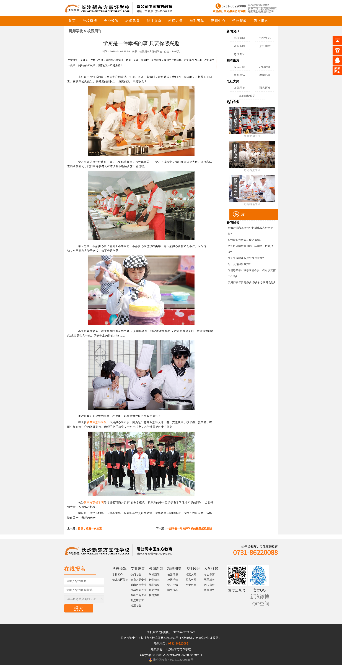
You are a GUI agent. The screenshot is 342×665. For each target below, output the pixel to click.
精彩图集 (197, 21)
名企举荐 (209, 574)
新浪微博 (259, 596)
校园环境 (239, 66)
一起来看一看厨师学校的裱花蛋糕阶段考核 (192, 528)
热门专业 (136, 574)
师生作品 (172, 589)
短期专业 (136, 605)
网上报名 (261, 21)
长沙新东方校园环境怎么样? (244, 239)
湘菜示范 (239, 87)
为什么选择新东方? (239, 264)
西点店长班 (137, 600)
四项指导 (209, 584)
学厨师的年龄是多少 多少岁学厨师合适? (251, 282)
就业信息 (154, 584)
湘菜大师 (191, 574)
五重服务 (209, 579)
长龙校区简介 (120, 579)
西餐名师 (191, 584)
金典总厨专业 (139, 589)
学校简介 (117, 574)
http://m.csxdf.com (184, 632)
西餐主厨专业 (139, 595)
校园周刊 (94, 31)
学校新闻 (239, 21)
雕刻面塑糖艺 (247, 95)
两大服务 (209, 589)
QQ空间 (260, 603)
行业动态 (154, 579)
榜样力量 (175, 21)
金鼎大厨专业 (139, 579)
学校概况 (90, 21)
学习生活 (239, 75)
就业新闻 (239, 46)
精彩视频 (154, 589)
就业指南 (154, 21)
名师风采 (132, 21)
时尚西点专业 (139, 584)
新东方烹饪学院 (97, 422)
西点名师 (191, 579)
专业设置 (111, 21)
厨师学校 (76, 31)
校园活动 (265, 66)
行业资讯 (265, 37)
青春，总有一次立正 (90, 528)
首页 (72, 21)
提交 (79, 608)
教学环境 (265, 75)
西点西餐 (265, 87)
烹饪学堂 (265, 46)
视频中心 (218, 21)
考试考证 (239, 54)
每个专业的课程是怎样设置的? (246, 258)
